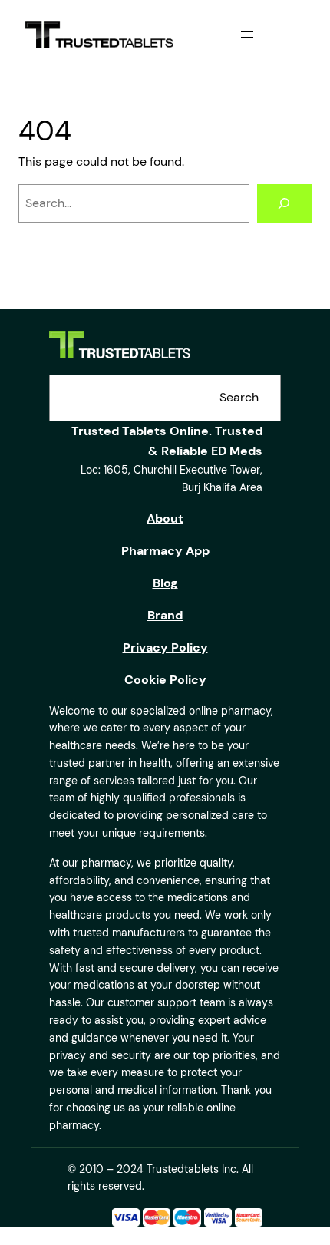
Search (239, 397)
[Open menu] (247, 34)
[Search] (284, 203)
